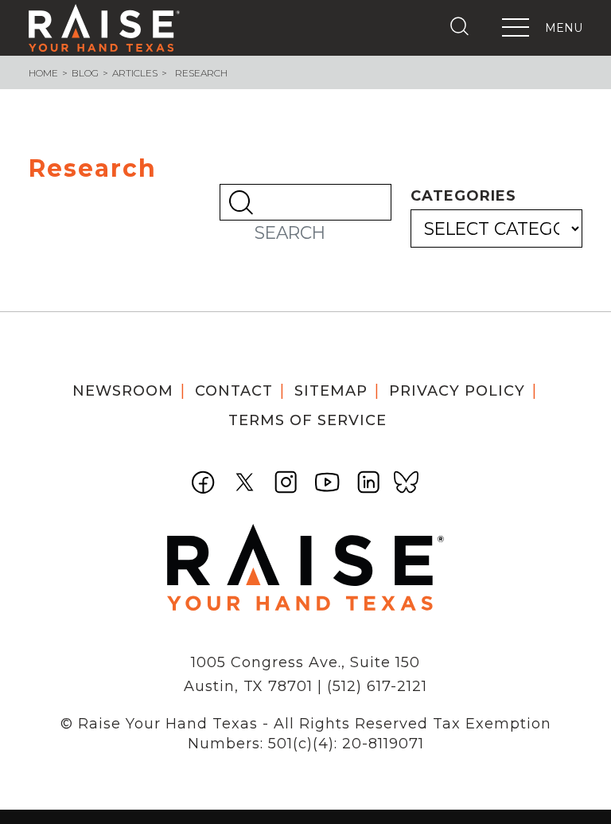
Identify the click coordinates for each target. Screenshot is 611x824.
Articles (135, 73)
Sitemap (331, 391)
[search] (463, 26)
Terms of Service (307, 420)
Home (43, 73)
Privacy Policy (457, 391)
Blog (85, 73)
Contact (234, 391)
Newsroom (122, 391)
